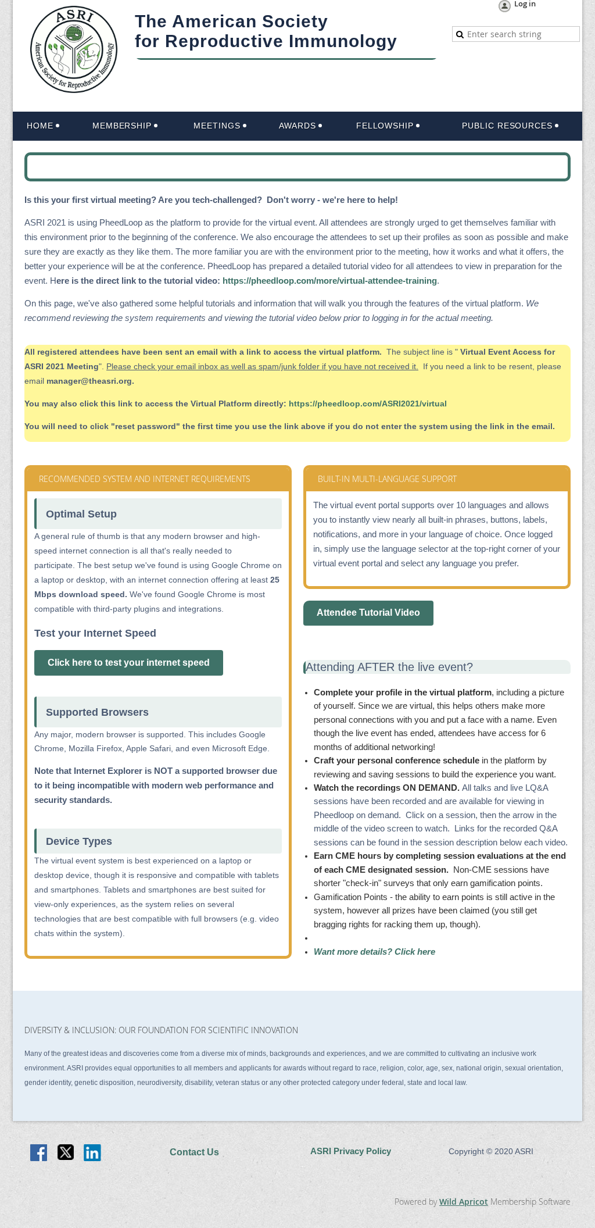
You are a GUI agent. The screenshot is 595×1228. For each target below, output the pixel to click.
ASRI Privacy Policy (350, 1151)
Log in (525, 4)
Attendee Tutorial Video (368, 612)
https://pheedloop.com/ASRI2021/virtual (368, 403)
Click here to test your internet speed (129, 662)
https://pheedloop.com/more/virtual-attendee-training (330, 280)
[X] (66, 1153)
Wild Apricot (463, 1201)
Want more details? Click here (374, 951)
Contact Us (194, 1152)
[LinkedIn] (93, 1153)
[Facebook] (39, 1153)
